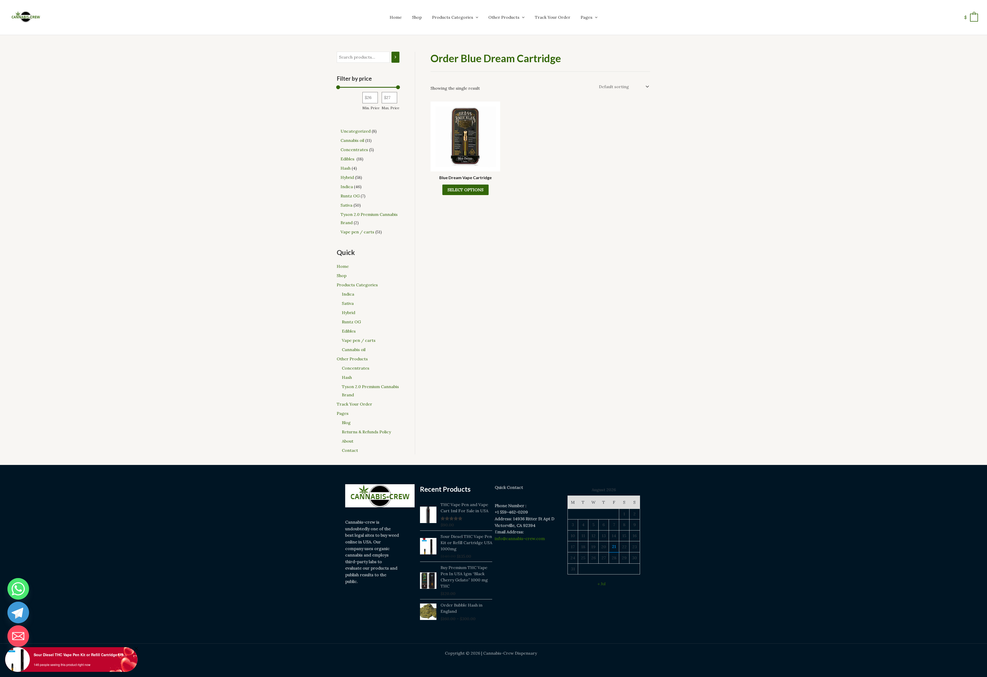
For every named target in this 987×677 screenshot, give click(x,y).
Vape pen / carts (359, 340)
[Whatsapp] (18, 589)
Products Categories (452, 17)
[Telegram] (18, 612)
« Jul (602, 583)
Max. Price (390, 108)
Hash (347, 377)
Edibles (349, 331)
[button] (475, 17)
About (347, 441)
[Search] (395, 57)
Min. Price (371, 108)
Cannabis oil (353, 349)
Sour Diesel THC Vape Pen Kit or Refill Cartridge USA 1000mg (81, 654)
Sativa (348, 303)
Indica (348, 294)
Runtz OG (351, 321)
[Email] (18, 636)
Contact (350, 450)
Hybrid (348, 312)
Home (396, 17)
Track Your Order (552, 17)
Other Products (503, 17)
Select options (465, 189)
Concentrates (355, 368)
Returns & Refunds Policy (366, 431)
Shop (417, 17)
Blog (346, 422)
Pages (586, 17)
